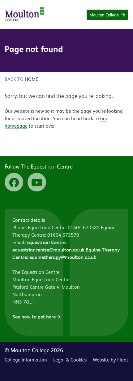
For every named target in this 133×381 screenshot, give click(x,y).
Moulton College (104, 14)
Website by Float (110, 360)
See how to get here (34, 317)
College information (26, 360)
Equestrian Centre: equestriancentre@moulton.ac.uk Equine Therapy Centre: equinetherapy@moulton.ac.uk (66, 249)
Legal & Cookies (70, 360)
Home (31, 79)
